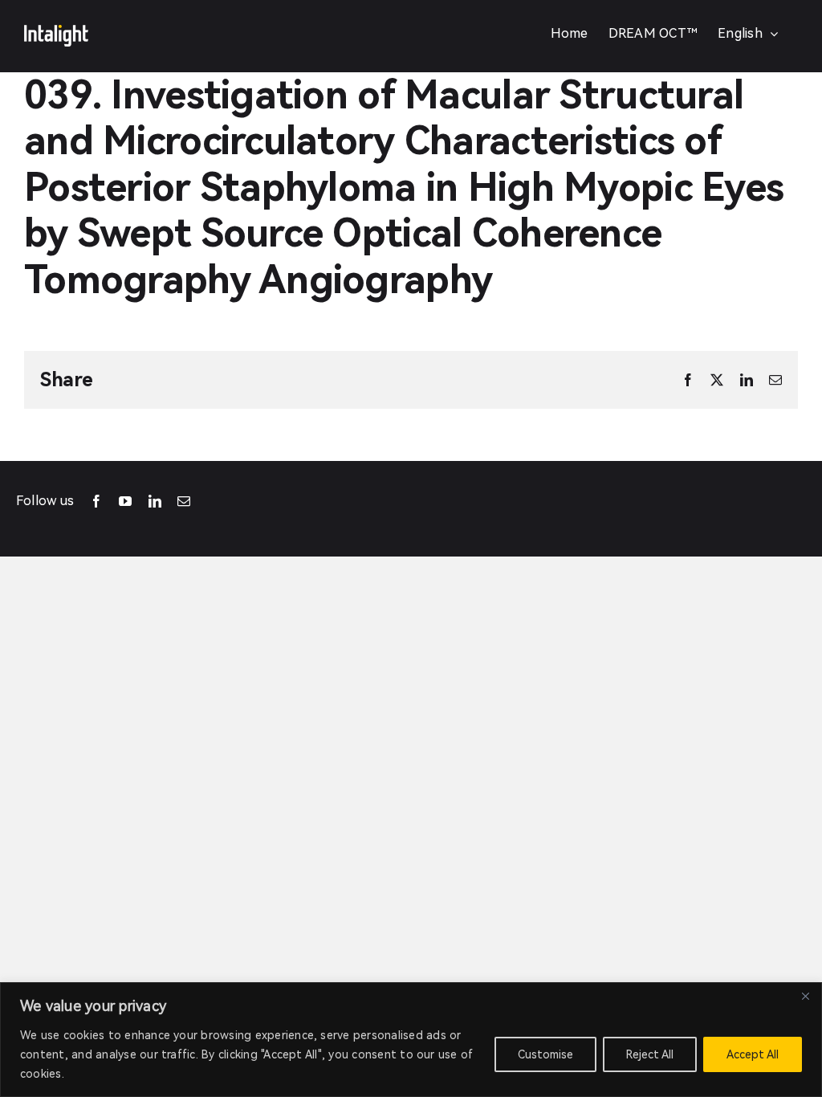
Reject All (649, 1054)
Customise (545, 1054)
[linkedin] (155, 501)
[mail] (183, 501)
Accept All (752, 1054)
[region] (411, 1039)
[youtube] (125, 501)
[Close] (805, 995)
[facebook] (96, 501)
